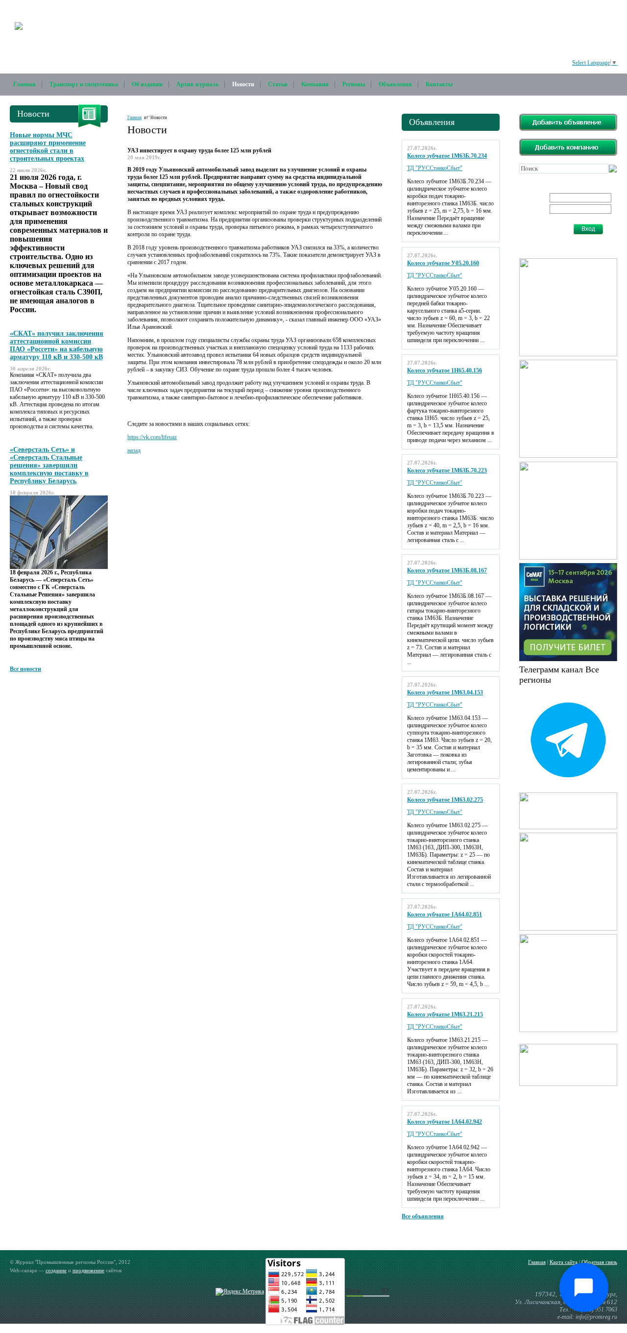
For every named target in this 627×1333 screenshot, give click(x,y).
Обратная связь (599, 1262)
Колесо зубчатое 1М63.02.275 (445, 799)
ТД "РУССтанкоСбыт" (434, 168)
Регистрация (543, 225)
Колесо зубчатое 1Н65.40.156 (444, 370)
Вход (588, 228)
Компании (315, 84)
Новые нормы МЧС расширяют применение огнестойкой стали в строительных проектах (48, 146)
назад (134, 450)
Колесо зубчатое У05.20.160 (443, 263)
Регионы (353, 84)
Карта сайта (564, 1262)
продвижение (88, 1270)
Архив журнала (197, 84)
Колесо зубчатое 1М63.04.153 (445, 692)
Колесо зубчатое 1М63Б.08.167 (447, 570)
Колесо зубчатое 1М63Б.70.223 (447, 470)
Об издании (147, 84)
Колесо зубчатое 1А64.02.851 (444, 914)
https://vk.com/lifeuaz (152, 437)
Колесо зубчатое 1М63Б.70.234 (447, 155)
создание (56, 1270)
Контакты (439, 84)
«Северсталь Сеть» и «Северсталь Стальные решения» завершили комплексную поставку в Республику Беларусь (49, 465)
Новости (243, 84)
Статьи (278, 84)
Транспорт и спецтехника (83, 84)
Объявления (395, 84)
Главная (24, 84)
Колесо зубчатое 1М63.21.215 (445, 1014)
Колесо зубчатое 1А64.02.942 (444, 1121)
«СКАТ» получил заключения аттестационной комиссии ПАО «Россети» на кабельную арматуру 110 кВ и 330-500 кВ (56, 345)
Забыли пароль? (547, 232)
